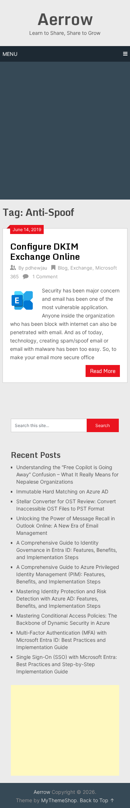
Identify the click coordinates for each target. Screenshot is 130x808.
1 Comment (45, 276)
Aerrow (65, 19)
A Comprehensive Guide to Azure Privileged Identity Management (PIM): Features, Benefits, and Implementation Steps (67, 574)
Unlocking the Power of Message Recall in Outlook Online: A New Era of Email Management (65, 525)
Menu (10, 54)
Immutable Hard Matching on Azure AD (62, 491)
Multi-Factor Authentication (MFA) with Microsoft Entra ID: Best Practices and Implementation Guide (61, 639)
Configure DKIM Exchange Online (45, 251)
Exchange (81, 268)
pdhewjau (36, 268)
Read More (103, 371)
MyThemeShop (59, 800)
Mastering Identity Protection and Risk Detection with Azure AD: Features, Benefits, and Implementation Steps (61, 598)
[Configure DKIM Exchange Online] (22, 299)
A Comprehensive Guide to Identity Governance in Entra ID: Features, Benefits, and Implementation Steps (66, 550)
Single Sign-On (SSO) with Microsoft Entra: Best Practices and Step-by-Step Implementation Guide (66, 664)
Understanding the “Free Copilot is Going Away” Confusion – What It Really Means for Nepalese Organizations (67, 474)
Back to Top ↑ (97, 800)
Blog (63, 268)
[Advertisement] (65, 130)
